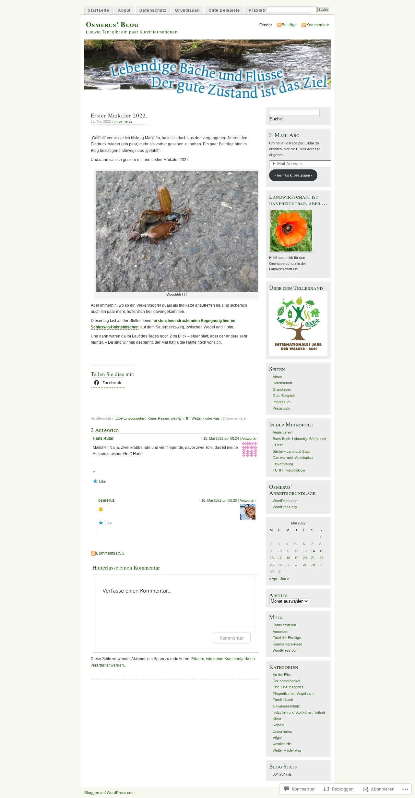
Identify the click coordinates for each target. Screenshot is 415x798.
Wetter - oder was (206, 418)
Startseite (98, 10)
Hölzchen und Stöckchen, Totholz (299, 712)
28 (313, 565)
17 (280, 558)
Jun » (284, 579)
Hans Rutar (103, 438)
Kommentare (317, 25)
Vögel (277, 738)
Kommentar (232, 638)
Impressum (281, 402)
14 (313, 551)
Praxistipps (261, 10)
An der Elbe (282, 675)
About (124, 10)
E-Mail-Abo (284, 135)
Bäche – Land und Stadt (291, 451)
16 (272, 558)
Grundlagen (187, 10)
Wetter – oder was (287, 750)
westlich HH (180, 418)
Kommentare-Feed (287, 644)
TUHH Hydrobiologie (289, 470)
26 (296, 565)
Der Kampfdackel (286, 681)
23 (272, 565)
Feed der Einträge (287, 638)
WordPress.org (285, 507)
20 (305, 558)
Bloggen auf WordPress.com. (110, 793)
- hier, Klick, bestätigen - (293, 175)
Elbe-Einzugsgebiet (130, 418)
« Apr (273, 579)
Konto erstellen (284, 625)
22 (321, 558)
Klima (152, 418)
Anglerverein (282, 432)
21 (313, 558)
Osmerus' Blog (112, 24)
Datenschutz (152, 10)
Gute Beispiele (224, 10)
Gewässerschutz (286, 706)
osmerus (126, 121)
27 (305, 565)
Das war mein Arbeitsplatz (293, 458)
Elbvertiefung (283, 464)
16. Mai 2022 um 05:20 (219, 500)
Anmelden (280, 631)
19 (296, 558)
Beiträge (289, 25)
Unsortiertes (282, 731)
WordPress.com (285, 501)
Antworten (249, 438)
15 (321, 551)
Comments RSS (110, 553)
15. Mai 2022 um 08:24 (221, 438)
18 (288, 558)
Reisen (163, 418)
